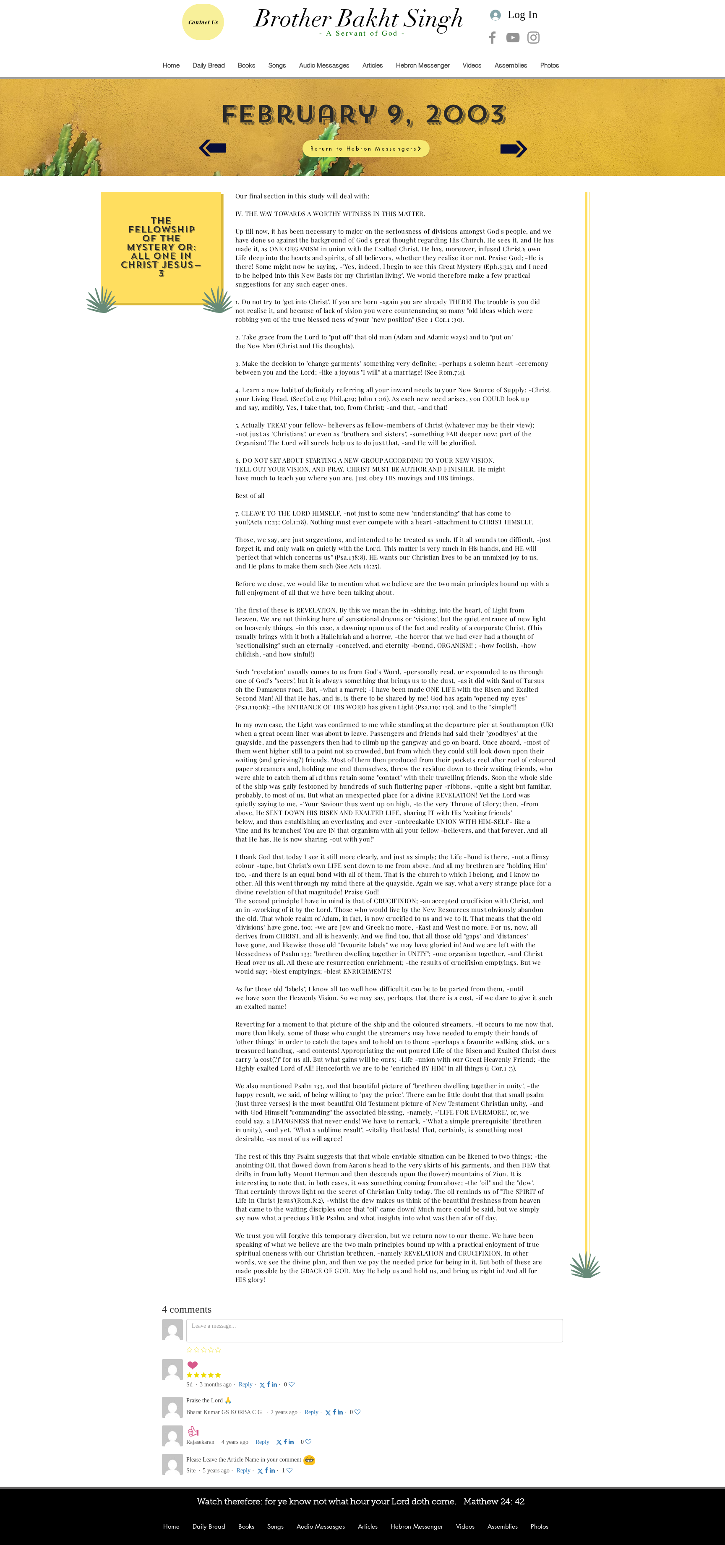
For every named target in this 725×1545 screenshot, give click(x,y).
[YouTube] (513, 37)
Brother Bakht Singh (359, 19)
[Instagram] (533, 37)
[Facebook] (492, 37)
